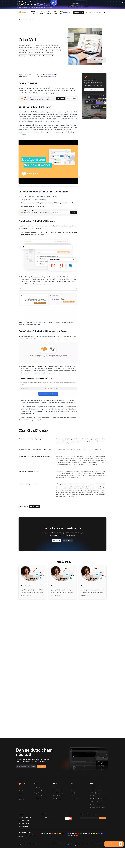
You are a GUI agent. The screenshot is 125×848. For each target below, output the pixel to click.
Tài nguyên (49, 12)
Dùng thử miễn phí (78, 12)
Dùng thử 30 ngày (71, 98)
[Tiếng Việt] (74, 835)
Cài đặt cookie (99, 843)
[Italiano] (76, 833)
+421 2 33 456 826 (26, 817)
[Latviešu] (83, 833)
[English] (57, 833)
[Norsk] (89, 833)
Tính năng (21, 793)
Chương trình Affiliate (58, 795)
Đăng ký (73, 212)
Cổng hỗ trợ (37, 787)
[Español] (60, 833)
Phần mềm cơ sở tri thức (95, 787)
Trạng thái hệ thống (38, 792)
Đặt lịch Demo (67, 540)
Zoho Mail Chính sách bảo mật (48, 76)
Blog (72, 787)
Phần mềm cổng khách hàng (96, 804)
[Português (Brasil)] (94, 833)
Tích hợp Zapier (47, 55)
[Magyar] (73, 833)
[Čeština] (47, 833)
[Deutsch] (52, 833)
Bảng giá (21, 790)
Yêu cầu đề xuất (38, 798)
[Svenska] (69, 835)
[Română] (97, 833)
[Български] (44, 833)
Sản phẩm (41, 12)
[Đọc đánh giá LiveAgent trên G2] (68, 818)
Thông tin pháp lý (57, 798)
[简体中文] (77, 835)
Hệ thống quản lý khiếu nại (96, 801)
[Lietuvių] (81, 833)
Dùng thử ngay (56, 540)
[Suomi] (65, 833)
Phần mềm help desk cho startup (97, 807)
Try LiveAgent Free (94, 89)
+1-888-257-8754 (25, 820)
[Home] (19, 19)
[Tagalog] (72, 835)
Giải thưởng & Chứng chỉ (58, 790)
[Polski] (91, 833)
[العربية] (42, 833)
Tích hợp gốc (22, 55)
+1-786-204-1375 (25, 823)
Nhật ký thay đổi (38, 795)
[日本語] (78, 833)
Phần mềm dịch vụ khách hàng (97, 790)
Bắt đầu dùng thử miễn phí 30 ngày (26, 766)
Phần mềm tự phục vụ (95, 795)
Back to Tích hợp (23, 506)
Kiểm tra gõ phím (75, 798)
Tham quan (21, 799)
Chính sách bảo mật (62, 843)
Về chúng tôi (56, 787)
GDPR (82, 843)
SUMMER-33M (25, 7)
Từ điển (73, 790)
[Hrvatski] (70, 833)
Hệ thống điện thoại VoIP (95, 792)
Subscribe (102, 818)
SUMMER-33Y (39, 7)
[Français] (68, 833)
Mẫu (72, 795)
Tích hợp (25, 19)
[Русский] (99, 833)
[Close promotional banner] (123, 2)
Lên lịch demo (41, 766)
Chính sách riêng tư (73, 843)
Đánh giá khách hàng (58, 792)
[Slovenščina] (104, 833)
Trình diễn (88, 12)
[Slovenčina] (102, 833)
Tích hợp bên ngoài (33, 55)
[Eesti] (63, 833)
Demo (20, 787)
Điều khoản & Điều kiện (49, 843)
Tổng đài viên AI (33, 12)
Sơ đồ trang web (90, 843)
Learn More (25, 76)
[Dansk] (50, 833)
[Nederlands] (86, 833)
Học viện (73, 792)
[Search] (70, 12)
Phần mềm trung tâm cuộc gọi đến (98, 798)
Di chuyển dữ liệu (38, 790)
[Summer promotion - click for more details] (62, 4)
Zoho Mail (32, 19)
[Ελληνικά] (55, 833)
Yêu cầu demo (60, 98)
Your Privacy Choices (75, 845)
